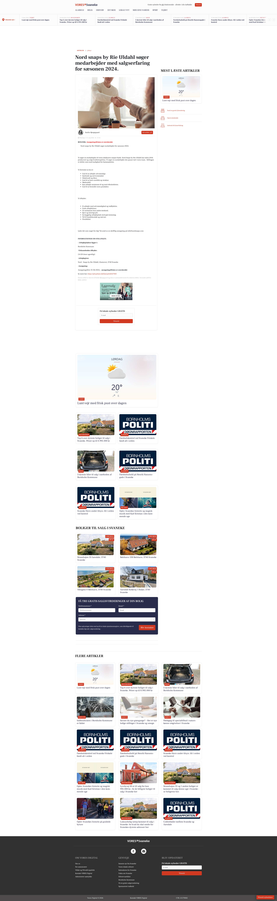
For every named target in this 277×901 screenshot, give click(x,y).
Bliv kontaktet (147, 627)
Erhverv (100, 10)
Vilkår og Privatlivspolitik (85, 870)
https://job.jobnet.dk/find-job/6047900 (102, 274)
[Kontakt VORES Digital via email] (143, 851)
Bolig (90, 10)
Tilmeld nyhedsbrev (265, 897)
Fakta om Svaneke (125, 873)
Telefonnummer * (85, 606)
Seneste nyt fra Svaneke (127, 864)
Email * (121, 606)
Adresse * (81, 615)
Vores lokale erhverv (126, 867)
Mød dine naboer (141, 10)
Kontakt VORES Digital (83, 873)
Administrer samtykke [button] (83, 877)
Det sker (111, 10)
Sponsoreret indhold (126, 886)
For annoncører (81, 867)
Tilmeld (198, 5)
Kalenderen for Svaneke (127, 870)
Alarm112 (79, 10)
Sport (155, 10)
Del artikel (145, 132)
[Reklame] (116, 291)
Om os (77, 864)
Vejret (164, 10)
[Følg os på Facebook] (133, 851)
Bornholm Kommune (126, 880)
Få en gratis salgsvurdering (128, 883)
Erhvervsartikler (124, 877)
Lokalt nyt (124, 10)
